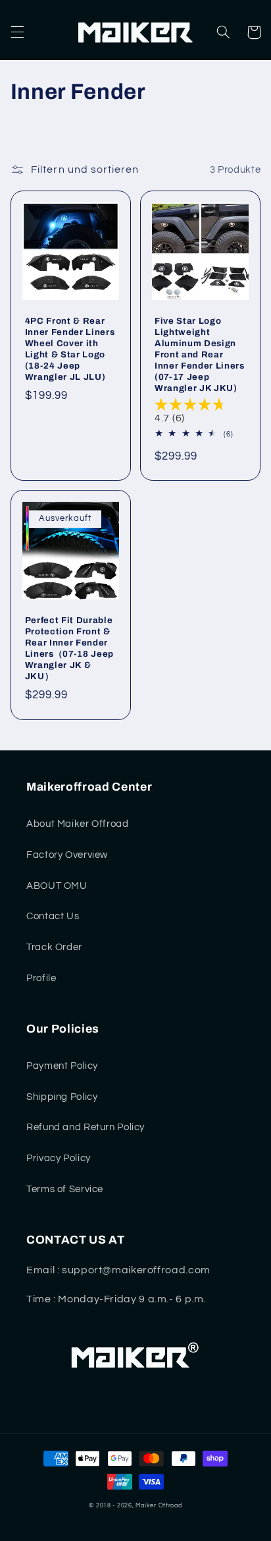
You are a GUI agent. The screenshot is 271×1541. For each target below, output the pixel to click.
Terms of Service (64, 1189)
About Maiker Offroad (77, 824)
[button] (17, 32)
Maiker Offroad (159, 1506)
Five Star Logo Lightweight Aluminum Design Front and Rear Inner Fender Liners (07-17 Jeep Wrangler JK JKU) (200, 354)
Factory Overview (67, 855)
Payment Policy (62, 1066)
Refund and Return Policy (85, 1127)
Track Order (54, 947)
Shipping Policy (61, 1097)
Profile (41, 978)
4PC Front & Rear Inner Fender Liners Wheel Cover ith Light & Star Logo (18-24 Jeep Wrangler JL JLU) (70, 349)
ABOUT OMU (56, 886)
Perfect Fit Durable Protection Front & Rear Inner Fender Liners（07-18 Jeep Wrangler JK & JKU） (69, 648)
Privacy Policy (58, 1158)
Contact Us (52, 916)
